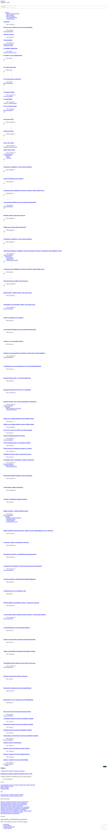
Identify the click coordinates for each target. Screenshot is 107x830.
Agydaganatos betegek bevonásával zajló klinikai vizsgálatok (18, 718)
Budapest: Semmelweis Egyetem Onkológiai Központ (16, 754)
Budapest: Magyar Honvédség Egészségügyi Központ (16, 748)
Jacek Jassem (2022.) (8, 119)
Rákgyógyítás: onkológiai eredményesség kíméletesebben (17, 688)
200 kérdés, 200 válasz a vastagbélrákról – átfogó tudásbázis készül (16, 810)
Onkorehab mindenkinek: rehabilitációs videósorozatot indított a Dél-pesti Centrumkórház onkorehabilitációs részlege (32, 250)
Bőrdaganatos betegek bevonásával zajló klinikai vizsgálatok (18, 724)
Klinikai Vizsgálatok (9, 465)
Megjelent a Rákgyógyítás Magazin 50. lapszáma (15, 676)
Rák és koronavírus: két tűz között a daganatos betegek (17, 711)
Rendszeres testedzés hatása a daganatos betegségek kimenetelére (19, 639)
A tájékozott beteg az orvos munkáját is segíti (14, 591)
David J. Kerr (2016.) (8, 142)
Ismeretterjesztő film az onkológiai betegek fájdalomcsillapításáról (19, 579)
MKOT (8, 156)
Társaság (7, 12)
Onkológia (8, 158)
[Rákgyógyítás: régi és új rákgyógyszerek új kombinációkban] (7, 697)
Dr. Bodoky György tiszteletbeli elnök (12, 55)
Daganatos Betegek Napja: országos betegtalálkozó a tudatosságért (19, 401)
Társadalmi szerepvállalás (12, 260)
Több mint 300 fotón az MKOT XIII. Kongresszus (15, 281)
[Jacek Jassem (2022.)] (7, 116)
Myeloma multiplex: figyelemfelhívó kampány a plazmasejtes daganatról (21, 602)
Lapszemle (7, 516)
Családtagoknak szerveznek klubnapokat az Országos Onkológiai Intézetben (22, 366)
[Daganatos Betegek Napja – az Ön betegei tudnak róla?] (7, 375)
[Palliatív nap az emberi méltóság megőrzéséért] (7, 224)
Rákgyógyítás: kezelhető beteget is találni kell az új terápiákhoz (15, 807)
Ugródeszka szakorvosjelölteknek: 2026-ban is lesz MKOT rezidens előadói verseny (23, 190)
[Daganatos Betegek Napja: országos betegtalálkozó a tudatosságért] (7, 398)
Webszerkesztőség (7, 40)
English (6, 765)
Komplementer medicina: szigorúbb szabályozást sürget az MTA (16, 773)
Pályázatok (7, 407)
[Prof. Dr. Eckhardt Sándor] (10, 103)
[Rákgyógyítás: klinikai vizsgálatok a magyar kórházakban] (7, 472)
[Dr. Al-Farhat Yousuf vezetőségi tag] (7, 76)
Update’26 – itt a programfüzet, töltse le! (13, 341)
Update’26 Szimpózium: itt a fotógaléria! (13, 178)
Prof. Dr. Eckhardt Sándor (10, 106)
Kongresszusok (9, 257)
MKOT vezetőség (10, 16)
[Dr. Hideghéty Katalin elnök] (8, 45)
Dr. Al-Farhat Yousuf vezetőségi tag (12, 79)
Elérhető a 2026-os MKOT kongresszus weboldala (13, 771)
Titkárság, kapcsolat (8, 34)
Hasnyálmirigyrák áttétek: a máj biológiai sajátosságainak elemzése (19, 554)
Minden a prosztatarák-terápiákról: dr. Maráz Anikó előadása (14, 801)
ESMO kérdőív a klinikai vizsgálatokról (13, 487)
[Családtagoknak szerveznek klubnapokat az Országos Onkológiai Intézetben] (7, 363)
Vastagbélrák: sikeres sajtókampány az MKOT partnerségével (18, 459)
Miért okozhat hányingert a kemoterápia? (10, 813)
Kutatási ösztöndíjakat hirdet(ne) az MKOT (14, 435)
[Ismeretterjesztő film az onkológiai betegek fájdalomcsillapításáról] (7, 576)
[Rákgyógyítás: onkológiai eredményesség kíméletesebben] (7, 685)
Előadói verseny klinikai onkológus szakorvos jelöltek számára (18, 424)
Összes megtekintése (8, 31)
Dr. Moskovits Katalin (8, 92)
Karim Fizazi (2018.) (8, 131)
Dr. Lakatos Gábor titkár (9, 67)
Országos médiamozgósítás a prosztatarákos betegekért (17, 442)
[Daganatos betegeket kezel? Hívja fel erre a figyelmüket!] (7, 387)
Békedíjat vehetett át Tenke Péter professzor (14, 215)
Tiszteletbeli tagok (10, 18)
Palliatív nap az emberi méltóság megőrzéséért (14, 227)
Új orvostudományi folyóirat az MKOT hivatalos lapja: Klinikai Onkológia (18, 784)
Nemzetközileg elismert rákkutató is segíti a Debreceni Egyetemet (19, 663)
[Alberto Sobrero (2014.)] (10, 147)
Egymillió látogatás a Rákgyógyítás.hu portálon (11, 812)
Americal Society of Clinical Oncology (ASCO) (12, 796)
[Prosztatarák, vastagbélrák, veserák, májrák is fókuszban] (7, 164)
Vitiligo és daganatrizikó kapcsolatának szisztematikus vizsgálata (19, 651)
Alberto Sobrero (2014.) (9, 149)
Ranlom (25, 821)
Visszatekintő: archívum (11, 521)
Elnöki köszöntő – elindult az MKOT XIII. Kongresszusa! (17, 292)
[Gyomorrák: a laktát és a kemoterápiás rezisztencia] (7, 539)
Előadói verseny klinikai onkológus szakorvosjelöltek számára (18, 418)
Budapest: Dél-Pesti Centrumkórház (12, 742)
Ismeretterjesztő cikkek (11, 466)
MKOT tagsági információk (12, 13)
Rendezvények (8, 256)
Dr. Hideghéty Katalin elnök (10, 48)
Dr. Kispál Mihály (7, 99)
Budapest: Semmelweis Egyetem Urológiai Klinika (15, 759)
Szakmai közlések (10, 520)
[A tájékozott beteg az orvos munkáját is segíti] (7, 588)
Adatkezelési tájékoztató (9, 826)
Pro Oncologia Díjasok (11, 17)
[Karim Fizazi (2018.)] (7, 128)
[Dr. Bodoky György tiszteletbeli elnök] (10, 52)
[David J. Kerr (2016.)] (7, 140)
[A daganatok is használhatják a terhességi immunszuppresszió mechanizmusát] (7, 563)
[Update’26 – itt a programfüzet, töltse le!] (7, 338)
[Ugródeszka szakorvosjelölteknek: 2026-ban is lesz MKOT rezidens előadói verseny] (7, 187)
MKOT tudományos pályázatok (13, 408)
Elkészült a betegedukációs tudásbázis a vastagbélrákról (13, 809)
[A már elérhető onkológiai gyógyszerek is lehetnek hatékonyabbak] (7, 199)
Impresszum (6, 824)
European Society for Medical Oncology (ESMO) (12, 794)
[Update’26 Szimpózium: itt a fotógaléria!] (7, 175)
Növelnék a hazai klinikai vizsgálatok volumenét (15, 499)
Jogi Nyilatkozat (7, 825)
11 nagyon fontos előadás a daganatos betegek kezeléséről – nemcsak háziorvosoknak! (24, 614)
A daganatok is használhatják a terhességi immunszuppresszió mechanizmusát (22, 566)
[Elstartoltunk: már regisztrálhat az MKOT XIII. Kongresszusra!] (7, 301)
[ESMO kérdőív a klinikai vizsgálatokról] (7, 484)
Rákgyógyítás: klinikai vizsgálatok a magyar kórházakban (17, 475)
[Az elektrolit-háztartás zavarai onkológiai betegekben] (7, 624)
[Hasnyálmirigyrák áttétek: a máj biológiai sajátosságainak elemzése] (7, 551)
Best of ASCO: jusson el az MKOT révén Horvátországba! (17, 430)
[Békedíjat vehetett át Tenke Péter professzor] (7, 212)
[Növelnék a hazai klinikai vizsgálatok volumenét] (7, 496)
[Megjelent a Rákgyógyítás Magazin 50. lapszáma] (7, 673)
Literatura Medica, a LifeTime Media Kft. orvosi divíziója (14, 819)
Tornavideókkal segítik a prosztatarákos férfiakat (12, 805)
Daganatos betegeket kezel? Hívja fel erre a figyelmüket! (17, 389)
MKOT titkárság (10, 15)
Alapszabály (6, 21)
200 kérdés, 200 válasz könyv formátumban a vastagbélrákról (15, 808)
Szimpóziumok (9, 259)
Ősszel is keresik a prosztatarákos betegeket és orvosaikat (17, 448)
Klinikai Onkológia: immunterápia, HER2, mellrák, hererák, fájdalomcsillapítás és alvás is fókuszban (28, 530)
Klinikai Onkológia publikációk (13, 517)
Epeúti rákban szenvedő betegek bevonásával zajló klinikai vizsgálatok (20, 735)
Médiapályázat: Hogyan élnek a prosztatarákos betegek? (17, 454)
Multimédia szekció (10, 519)
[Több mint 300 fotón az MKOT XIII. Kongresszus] (7, 278)
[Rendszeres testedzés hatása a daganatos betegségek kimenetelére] (7, 636)
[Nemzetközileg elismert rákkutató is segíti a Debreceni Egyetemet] (7, 660)
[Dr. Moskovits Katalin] (7, 89)
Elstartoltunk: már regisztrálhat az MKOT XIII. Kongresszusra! (19, 304)
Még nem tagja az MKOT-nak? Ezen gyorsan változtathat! (17, 27)
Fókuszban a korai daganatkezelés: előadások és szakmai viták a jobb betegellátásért (24, 353)
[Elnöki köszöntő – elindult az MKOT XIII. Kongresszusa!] (7, 290)
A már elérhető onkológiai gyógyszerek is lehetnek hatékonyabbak (19, 202)
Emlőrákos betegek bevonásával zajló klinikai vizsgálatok (17, 730)
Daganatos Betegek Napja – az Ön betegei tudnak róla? (17, 378)
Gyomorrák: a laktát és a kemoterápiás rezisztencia (16, 542)
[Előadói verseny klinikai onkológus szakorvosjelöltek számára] (7, 415)
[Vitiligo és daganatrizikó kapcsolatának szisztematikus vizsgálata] (7, 648)
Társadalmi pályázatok (11, 409)
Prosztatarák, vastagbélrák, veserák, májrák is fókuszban (17, 167)
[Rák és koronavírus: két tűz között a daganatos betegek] (7, 708)
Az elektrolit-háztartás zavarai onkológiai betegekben (16, 627)
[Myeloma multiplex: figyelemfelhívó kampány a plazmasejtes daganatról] (7, 600)
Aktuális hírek (8, 155)
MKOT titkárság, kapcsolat (7, 786)
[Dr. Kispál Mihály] (8, 96)
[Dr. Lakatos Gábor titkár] (7, 64)
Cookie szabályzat (7, 828)
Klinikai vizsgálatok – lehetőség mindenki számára (15, 511)
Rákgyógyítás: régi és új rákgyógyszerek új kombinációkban (18, 699)
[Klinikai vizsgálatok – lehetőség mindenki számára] (7, 508)
